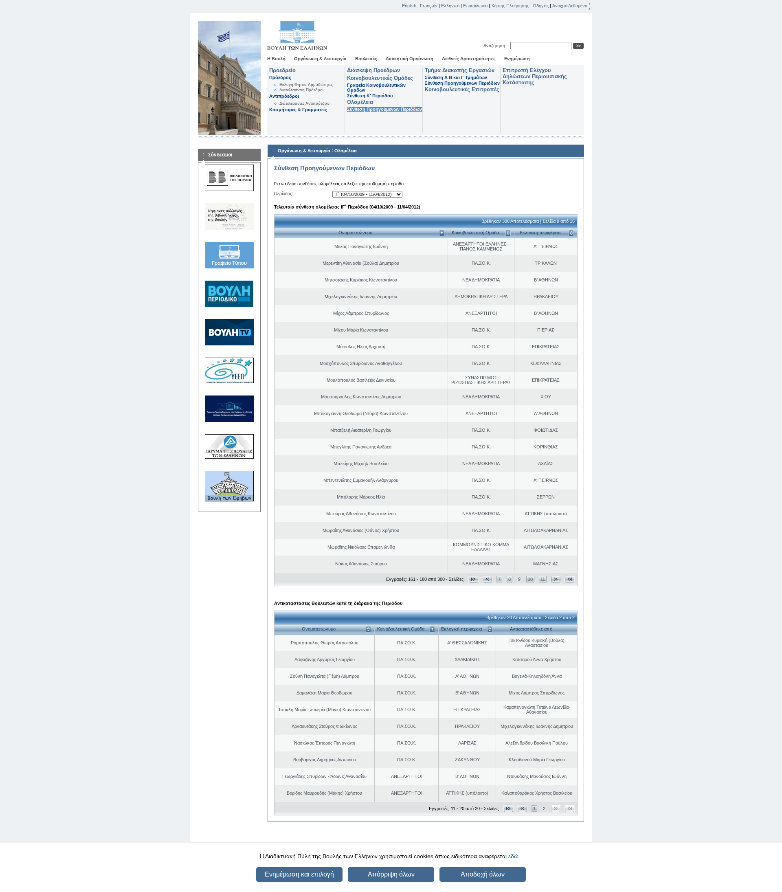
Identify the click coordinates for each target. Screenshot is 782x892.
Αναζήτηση (495, 45)
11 (542, 579)
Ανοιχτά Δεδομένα (569, 5)
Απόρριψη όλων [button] (391, 874)
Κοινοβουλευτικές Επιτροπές (462, 89)
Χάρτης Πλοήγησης (510, 5)
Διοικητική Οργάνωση (409, 58)
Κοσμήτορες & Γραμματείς (298, 109)
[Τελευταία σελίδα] (570, 579)
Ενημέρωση (517, 58)
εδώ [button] (513, 856)
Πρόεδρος (280, 77)
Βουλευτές (366, 58)
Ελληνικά (450, 5)
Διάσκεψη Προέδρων (373, 70)
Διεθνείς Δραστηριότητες (469, 58)
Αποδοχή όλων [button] (483, 874)
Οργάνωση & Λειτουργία (320, 58)
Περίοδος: (283, 193)
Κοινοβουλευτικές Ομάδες (380, 78)
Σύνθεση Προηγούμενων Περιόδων (384, 109)
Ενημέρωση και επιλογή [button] (299, 874)
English (409, 5)
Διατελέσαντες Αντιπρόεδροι (304, 103)
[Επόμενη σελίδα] (556, 579)
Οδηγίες (541, 5)
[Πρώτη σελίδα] (473, 579)
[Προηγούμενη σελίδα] (487, 579)
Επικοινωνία (475, 5)
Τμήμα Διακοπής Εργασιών (459, 70)
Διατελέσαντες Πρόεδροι (301, 90)
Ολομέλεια (360, 102)
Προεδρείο (282, 70)
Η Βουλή (276, 58)
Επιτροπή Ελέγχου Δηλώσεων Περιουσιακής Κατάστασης (535, 76)
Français (428, 5)
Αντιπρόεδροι (284, 96)
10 (530, 579)
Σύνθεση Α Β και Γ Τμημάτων (456, 77)
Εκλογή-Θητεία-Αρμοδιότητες (306, 84)
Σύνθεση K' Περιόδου (370, 95)
